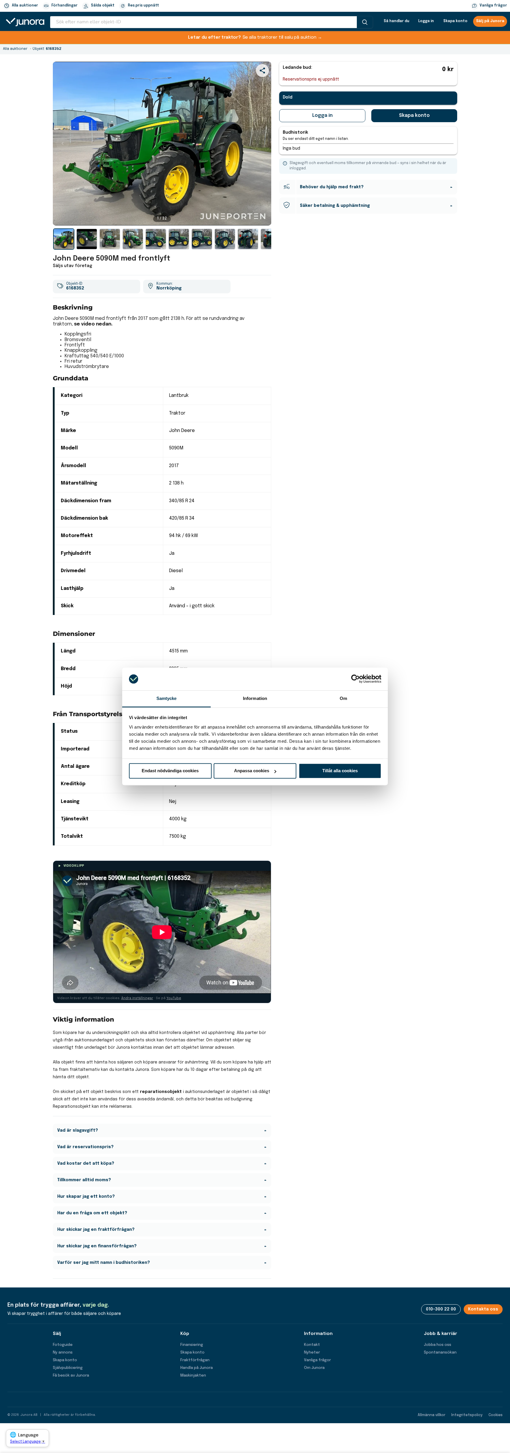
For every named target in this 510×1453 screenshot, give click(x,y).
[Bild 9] (271, 239)
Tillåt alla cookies (340, 770)
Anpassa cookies (251, 770)
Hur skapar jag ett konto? (86, 1197)
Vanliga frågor (493, 5)
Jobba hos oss (437, 1345)
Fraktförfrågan (195, 1360)
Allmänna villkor (431, 1415)
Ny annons (63, 1352)
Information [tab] (255, 698)
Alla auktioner (25, 5)
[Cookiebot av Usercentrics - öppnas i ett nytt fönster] (355, 679)
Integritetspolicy (467, 1415)
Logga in (426, 21)
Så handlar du (396, 21)
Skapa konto (455, 21)
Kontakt (312, 1345)
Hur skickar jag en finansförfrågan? (97, 1246)
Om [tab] (343, 698)
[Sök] (365, 22)
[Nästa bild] (261, 143)
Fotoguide (63, 1345)
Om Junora (314, 1368)
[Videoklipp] (86, 239)
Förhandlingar (64, 5)
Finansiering (191, 1345)
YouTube (173, 998)
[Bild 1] (63, 239)
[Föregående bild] (62, 143)
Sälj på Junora (490, 21)
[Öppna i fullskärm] (263, 217)
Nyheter (312, 1352)
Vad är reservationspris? (85, 1147)
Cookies (495, 1415)
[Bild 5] (178, 239)
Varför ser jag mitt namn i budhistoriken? (103, 1263)
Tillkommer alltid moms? (84, 1180)
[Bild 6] (201, 239)
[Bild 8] (248, 239)
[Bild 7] (225, 239)
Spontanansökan (440, 1352)
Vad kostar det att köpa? (85, 1163)
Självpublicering (68, 1368)
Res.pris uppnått (143, 5)
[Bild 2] (109, 239)
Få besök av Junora (71, 1375)
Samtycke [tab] (166, 698)
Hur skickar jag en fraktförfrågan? (96, 1230)
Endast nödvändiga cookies (170, 770)
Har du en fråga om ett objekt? (92, 1213)
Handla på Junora (196, 1368)
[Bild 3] (132, 239)
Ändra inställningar (137, 998)
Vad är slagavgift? (77, 1130)
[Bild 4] (155, 239)
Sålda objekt (103, 5)
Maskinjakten (193, 1375)
